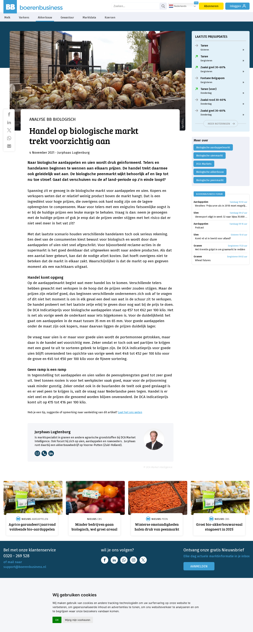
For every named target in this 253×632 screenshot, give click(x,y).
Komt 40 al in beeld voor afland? (213, 238)
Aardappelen (201, 202)
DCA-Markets (204, 163)
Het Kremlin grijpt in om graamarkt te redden (220, 249)
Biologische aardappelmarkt (213, 147)
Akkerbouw (45, 17)
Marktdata (89, 17)
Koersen (110, 17)
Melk (7, 17)
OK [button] (57, 619)
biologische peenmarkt (210, 180)
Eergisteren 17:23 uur (237, 246)
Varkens (24, 17)
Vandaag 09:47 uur (238, 213)
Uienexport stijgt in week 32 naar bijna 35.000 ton (221, 216)
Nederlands (179, 6)
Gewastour (67, 17)
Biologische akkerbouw (210, 171)
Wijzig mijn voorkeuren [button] (77, 619)
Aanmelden (199, 566)
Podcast (199, 227)
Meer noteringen (219, 123)
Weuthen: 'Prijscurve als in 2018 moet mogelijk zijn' (221, 205)
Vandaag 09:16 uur (238, 224)
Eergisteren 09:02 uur (237, 256)
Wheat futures (203, 260)
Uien (196, 212)
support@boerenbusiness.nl (24, 567)
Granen (198, 245)
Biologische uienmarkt (209, 155)
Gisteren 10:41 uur (239, 235)
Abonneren (211, 6)
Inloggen (235, 6)
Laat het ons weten (130, 412)
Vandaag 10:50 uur (238, 202)
